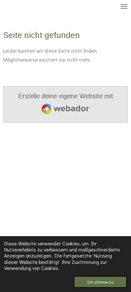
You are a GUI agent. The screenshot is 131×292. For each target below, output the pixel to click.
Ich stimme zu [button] (100, 282)
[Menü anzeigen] (124, 6)
